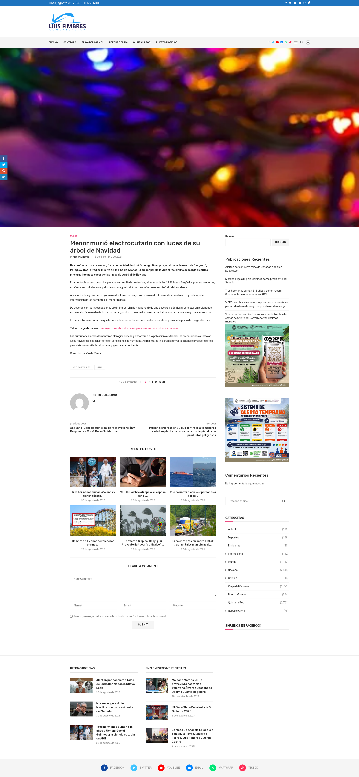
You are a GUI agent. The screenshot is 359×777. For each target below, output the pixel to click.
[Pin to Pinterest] (160, 381)
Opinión (258, 578)
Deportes (258, 537)
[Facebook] (286, 3)
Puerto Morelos (166, 42)
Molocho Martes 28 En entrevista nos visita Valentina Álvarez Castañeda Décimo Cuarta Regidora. (192, 685)
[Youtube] (295, 3)
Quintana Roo (142, 42)
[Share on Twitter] (156, 381)
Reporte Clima (118, 42)
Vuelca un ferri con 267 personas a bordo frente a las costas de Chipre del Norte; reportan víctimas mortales (256, 318)
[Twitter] (290, 3)
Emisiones (258, 545)
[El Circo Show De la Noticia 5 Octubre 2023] (157, 712)
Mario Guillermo (81, 257)
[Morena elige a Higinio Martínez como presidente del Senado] (81, 709)
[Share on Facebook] (152, 381)
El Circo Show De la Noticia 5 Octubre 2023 (191, 709)
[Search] (301, 42)
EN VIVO (53, 42)
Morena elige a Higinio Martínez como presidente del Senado (114, 707)
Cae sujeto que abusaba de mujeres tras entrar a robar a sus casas (139, 328)
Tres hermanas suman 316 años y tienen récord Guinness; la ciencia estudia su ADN (115, 732)
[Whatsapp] (304, 3)
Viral (99, 367)
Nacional (258, 570)
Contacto (69, 42)
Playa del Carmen (93, 42)
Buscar (229, 236)
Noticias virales (81, 367)
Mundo (258, 561)
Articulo (258, 529)
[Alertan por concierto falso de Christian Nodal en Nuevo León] (81, 685)
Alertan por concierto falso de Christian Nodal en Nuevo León (115, 684)
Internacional (258, 553)
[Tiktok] (309, 3)
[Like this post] (148, 381)
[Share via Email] (163, 381)
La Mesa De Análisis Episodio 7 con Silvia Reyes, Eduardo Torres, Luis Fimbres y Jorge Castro (192, 735)
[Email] (300, 3)
